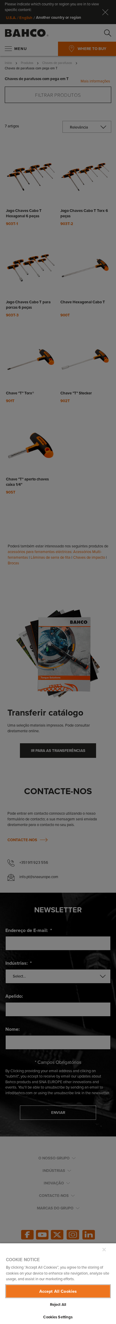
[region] (58, 1283)
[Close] (104, 1249)
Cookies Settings (58, 1317)
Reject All (58, 1304)
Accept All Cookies (58, 1291)
